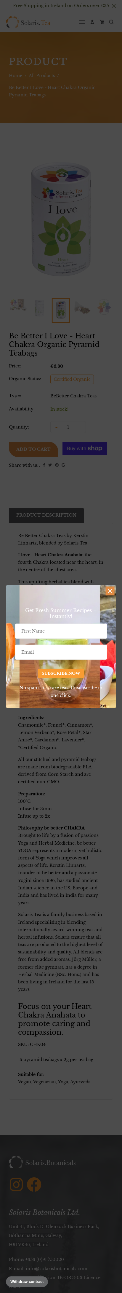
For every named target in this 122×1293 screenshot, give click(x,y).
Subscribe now (61, 673)
